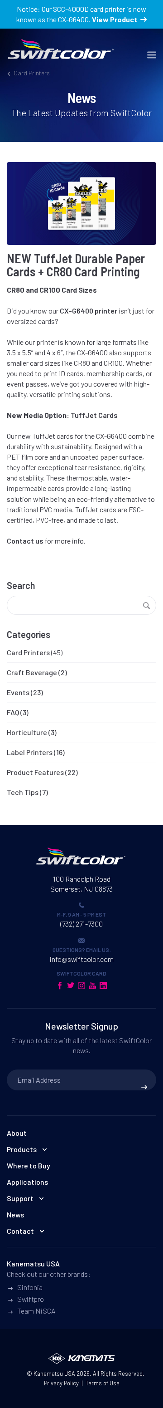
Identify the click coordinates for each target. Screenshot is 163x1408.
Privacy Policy (61, 1383)
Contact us (25, 540)
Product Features (35, 772)
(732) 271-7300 (81, 923)
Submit (144, 1087)
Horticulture (27, 732)
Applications (27, 1181)
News (15, 1214)
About (17, 1132)
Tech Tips (22, 792)
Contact (20, 1230)
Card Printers (28, 652)
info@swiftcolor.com (82, 959)
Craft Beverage (32, 672)
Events (18, 692)
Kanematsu (48, 1373)
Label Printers (30, 752)
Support (20, 1198)
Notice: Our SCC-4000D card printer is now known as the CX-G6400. (81, 14)
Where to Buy (28, 1165)
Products (22, 1149)
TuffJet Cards (94, 415)
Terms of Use (103, 1383)
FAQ (13, 712)
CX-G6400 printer (88, 310)
